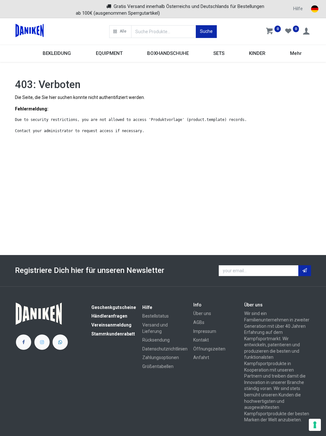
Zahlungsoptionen (160, 357)
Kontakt (201, 339)
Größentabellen (158, 366)
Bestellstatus (155, 316)
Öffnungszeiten (209, 348)
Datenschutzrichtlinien (165, 348)
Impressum (204, 331)
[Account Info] (307, 32)
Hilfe (298, 8)
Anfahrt (201, 357)
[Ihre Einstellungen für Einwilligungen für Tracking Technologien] (315, 425)
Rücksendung (156, 339)
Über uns (202, 313)
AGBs (198, 322)
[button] (120, 31)
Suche (206, 31)
